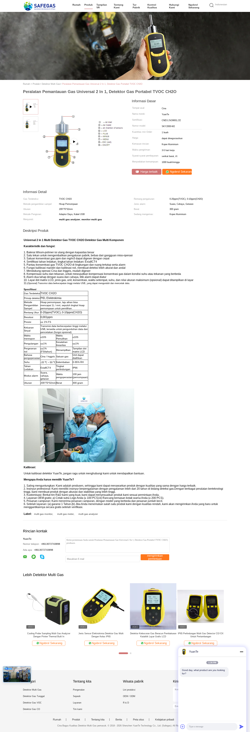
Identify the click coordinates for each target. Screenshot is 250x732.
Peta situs (138, 719)
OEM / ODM (129, 696)
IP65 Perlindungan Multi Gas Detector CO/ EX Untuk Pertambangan (46, 635)
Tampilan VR (101, 6)
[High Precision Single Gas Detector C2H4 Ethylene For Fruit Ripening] (82, 152)
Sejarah (76, 696)
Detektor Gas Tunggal (34, 696)
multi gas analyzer (88, 514)
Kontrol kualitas (152, 6)
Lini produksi (129, 689)
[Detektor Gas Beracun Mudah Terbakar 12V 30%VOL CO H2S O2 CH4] (150, 606)
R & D (126, 702)
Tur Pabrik (136, 6)
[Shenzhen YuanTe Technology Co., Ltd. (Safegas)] (39, 6)
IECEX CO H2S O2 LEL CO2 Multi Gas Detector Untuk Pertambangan (202, 635)
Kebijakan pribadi (164, 719)
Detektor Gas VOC (32, 702)
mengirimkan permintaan (155, 557)
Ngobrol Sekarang (193, 6)
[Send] (241, 726)
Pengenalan (79, 689)
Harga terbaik (149, 171)
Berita (118, 719)
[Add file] (182, 726)
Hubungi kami (174, 6)
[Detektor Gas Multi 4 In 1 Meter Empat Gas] (98, 606)
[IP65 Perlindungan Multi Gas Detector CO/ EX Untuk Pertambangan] (46, 606)
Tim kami (77, 709)
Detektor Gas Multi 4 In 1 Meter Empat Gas (98, 633)
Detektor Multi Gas (32, 689)
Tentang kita (97, 719)
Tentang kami (118, 6)
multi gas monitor (43, 514)
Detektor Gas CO (31, 709)
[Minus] (241, 652)
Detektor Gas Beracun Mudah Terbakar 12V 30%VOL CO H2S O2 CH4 (150, 635)
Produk (88, 4)
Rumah (76, 4)
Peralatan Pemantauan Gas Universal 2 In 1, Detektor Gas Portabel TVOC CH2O (102, 84)
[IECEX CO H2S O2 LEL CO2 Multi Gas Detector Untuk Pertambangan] (203, 606)
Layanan (77, 702)
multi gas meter (65, 514)
